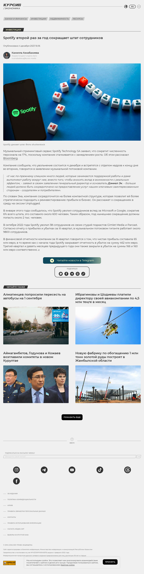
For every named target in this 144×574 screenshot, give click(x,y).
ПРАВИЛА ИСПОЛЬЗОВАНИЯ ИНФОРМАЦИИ (24, 523)
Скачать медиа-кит (15, 529)
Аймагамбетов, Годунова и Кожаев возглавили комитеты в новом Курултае (31, 357)
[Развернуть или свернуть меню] (139, 6)
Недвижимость (59, 19)
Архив (10, 505)
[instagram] (16, 469)
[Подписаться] (139, 456)
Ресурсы (78, 19)
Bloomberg (10, 158)
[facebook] (16, 481)
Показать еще (72, 417)
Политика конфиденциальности (21, 499)
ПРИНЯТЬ (110, 562)
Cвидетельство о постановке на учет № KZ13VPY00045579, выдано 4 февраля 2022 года (36, 553)
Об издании (12, 494)
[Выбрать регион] (126, 6)
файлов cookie (68, 565)
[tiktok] (99, 469)
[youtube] (72, 469)
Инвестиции (39, 19)
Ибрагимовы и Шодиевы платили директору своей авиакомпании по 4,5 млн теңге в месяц (107, 298)
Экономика (12, 8)
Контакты (11, 517)
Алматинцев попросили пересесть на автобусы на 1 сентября (34, 296)
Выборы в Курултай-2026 (17, 535)
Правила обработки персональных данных (26, 511)
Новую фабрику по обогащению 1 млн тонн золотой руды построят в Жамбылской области (106, 357)
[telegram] (44, 469)
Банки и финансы (16, 19)
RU (132, 6)
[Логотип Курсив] (12, 5)
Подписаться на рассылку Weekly (20, 453)
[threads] (127, 469)
